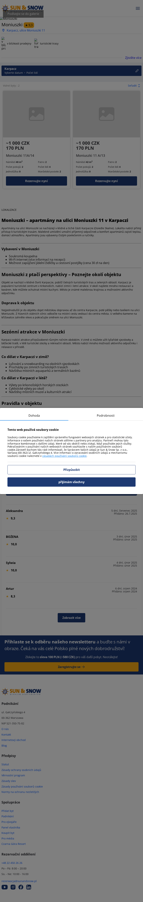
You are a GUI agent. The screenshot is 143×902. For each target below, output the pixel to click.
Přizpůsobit (71, 470)
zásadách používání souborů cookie (64, 456)
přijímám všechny (71, 482)
